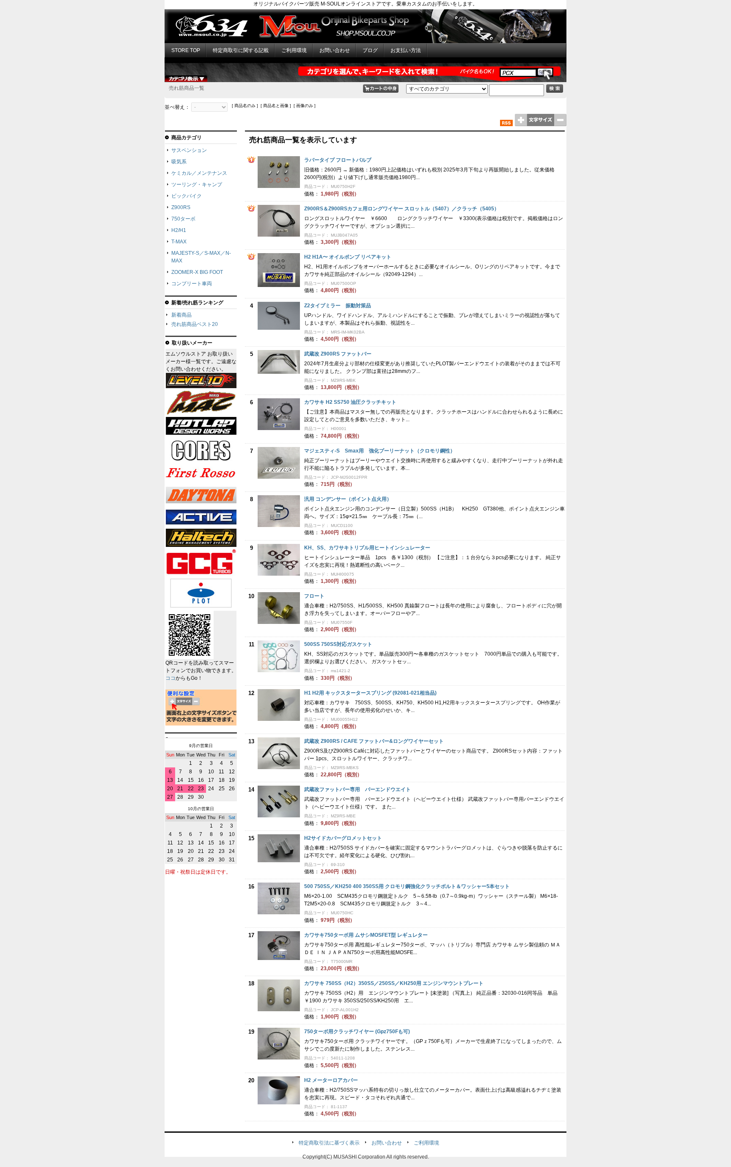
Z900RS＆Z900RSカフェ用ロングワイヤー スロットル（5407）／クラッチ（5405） (401, 209)
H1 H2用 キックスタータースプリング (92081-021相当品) (370, 693)
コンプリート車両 (191, 284)
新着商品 (181, 315)
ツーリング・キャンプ (196, 185)
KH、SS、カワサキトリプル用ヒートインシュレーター (367, 548)
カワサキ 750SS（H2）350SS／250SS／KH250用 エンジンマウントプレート (394, 983)
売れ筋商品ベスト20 (194, 324)
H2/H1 (178, 230)
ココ (170, 678)
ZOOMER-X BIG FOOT (197, 272)
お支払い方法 (405, 50)
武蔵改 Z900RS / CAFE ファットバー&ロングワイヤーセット (374, 741)
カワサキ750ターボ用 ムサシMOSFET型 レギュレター (366, 935)
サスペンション (189, 150)
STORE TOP (185, 50)
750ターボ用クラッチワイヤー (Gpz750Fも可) (357, 1032)
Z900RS (180, 207)
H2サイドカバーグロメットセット (343, 838)
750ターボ (183, 219)
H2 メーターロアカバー (331, 1080)
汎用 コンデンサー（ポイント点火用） (348, 499)
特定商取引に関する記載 (241, 50)
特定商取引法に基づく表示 (329, 1143)
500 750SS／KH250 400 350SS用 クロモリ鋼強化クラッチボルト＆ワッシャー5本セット (407, 886)
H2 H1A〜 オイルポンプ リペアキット (347, 257)
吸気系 (179, 162)
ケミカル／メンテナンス (199, 173)
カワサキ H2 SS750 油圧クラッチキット (350, 402)
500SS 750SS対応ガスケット (338, 644)
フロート (314, 596)
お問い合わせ (334, 50)
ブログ (370, 50)
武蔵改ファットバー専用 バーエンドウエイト (357, 789)
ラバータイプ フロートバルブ (337, 160)
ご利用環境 (294, 50)
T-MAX (179, 242)
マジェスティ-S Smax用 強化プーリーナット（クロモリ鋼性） (379, 451)
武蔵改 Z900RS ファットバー (337, 354)
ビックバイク (186, 196)
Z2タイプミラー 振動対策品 (337, 306)
